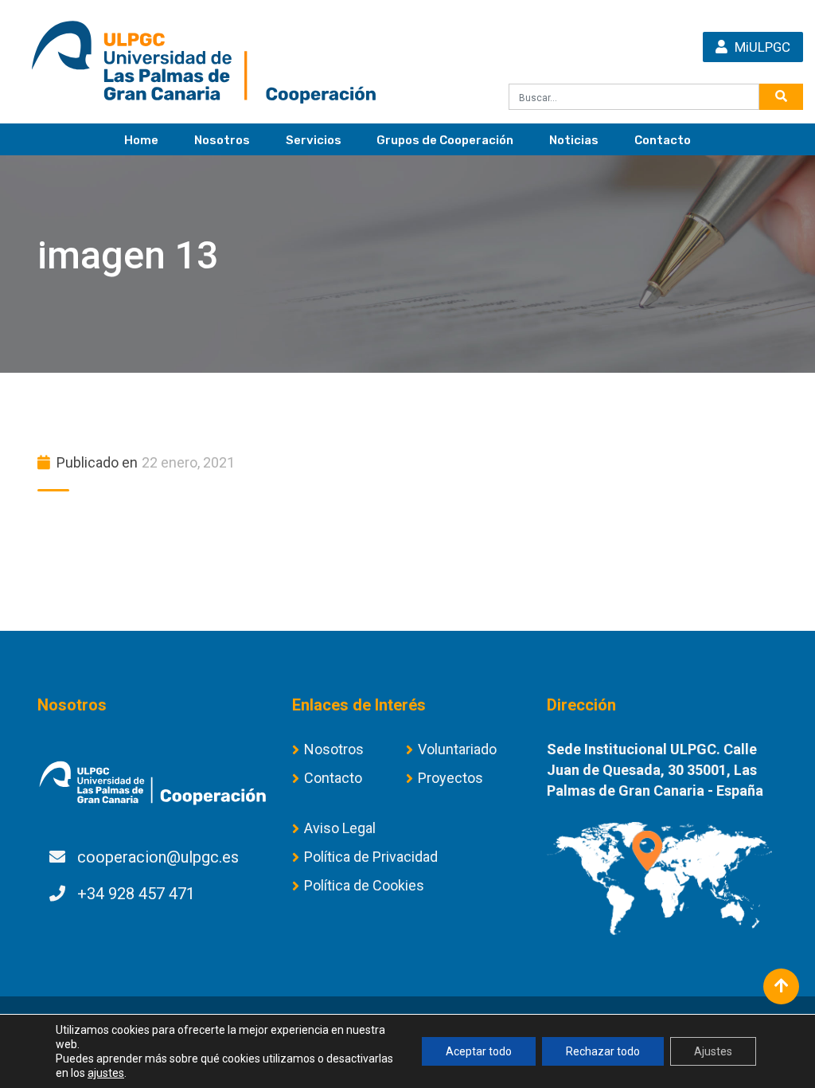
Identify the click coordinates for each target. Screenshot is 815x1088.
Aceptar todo (479, 1051)
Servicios (313, 140)
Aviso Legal (340, 828)
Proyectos (450, 777)
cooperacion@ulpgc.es (158, 857)
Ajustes (713, 1051)
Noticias (574, 140)
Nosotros (222, 140)
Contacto (662, 140)
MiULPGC (760, 47)
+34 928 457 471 (136, 893)
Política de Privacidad (371, 856)
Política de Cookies (364, 885)
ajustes (106, 1072)
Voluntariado (457, 749)
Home (141, 140)
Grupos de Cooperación (444, 140)
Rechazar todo (603, 1051)
